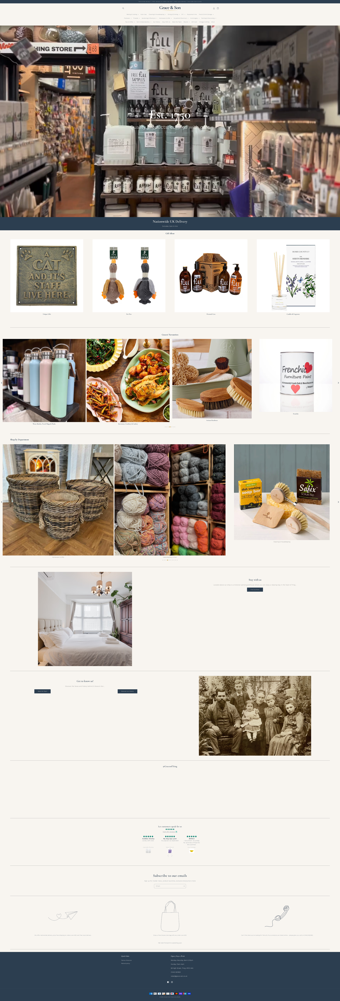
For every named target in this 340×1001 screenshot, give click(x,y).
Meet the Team (42, 691)
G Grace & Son (167, 996)
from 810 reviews (169, 832)
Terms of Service (126, 960)
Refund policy (125, 963)
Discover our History (127, 691)
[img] (170, 829)
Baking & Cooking (58, 542)
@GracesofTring (170, 766)
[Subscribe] (184, 886)
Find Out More (255, 589)
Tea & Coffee (170, 542)
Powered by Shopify (175, 996)
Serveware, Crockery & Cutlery (128, 424)
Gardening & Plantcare (281, 542)
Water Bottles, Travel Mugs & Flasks (44, 424)
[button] (123, 8)
